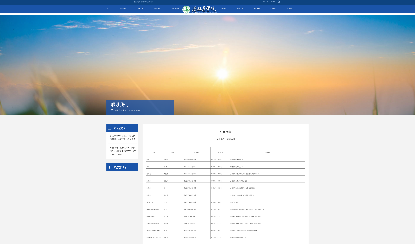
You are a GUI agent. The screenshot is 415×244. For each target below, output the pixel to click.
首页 (131, 110)
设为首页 (289, 2)
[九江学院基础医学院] (207, 10)
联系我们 (139, 110)
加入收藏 (299, 2)
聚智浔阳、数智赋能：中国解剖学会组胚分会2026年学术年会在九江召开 (123, 151)
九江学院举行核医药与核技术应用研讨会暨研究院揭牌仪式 (122, 137)
